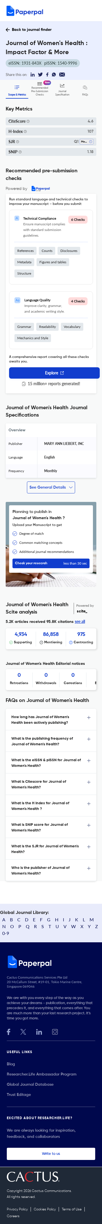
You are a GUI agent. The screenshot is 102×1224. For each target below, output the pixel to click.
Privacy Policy (17, 1209)
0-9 (5, 933)
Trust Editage (19, 1095)
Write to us (51, 1154)
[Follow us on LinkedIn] (39, 1031)
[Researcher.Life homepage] (51, 961)
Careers (13, 1216)
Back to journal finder (32, 30)
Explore (51, 372)
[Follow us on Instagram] (55, 1031)
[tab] (51, 719)
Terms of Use (72, 1209)
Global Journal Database (30, 1085)
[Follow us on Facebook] (8, 1031)
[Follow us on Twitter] (23, 1031)
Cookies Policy (45, 1209)
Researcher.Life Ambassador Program (41, 1074)
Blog (11, 1064)
